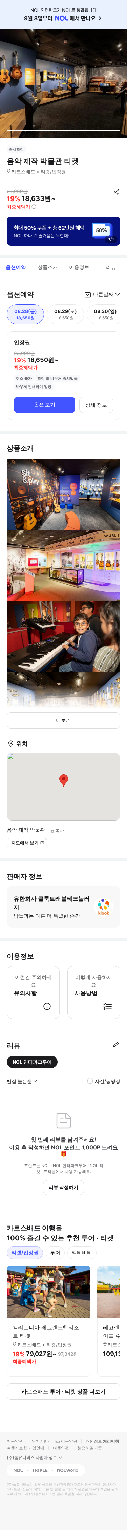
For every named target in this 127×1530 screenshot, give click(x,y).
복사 (59, 830)
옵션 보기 (44, 404)
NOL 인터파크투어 (32, 1062)
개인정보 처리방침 (102, 1441)
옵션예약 (16, 267)
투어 (55, 1252)
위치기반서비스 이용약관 (54, 1441)
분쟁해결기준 (90, 1447)
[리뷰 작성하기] (116, 1045)
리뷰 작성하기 (63, 1187)
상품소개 (48, 267)
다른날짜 (103, 294)
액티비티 (82, 1252)
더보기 (63, 720)
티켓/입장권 (25, 1252)
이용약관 (15, 1441)
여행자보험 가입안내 (25, 1447)
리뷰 (111, 267)
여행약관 (61, 1447)
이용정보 (79, 267)
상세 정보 (96, 405)
